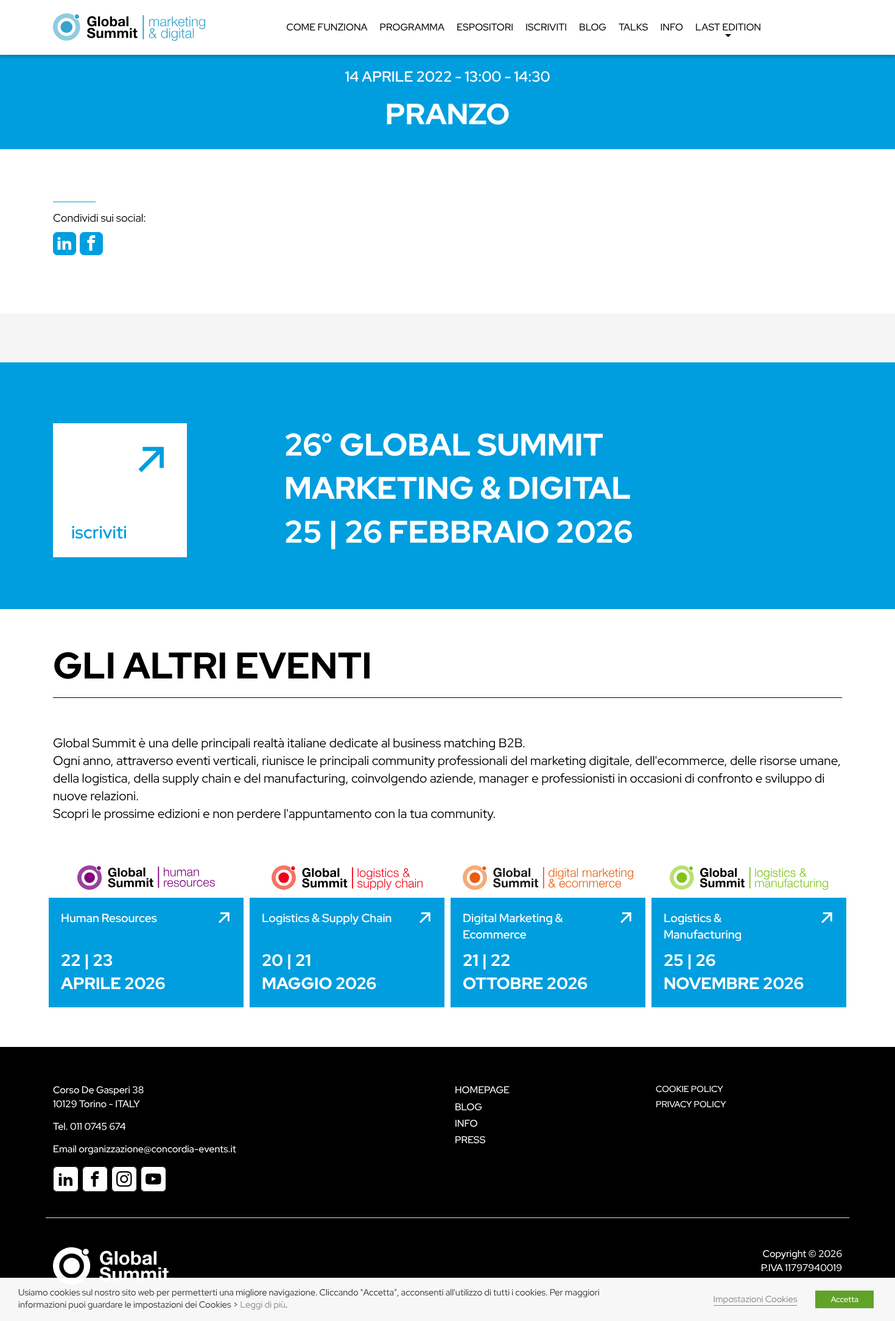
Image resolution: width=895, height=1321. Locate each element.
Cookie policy (689, 1089)
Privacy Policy (691, 1104)
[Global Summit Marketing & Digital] (129, 26)
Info (672, 27)
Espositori (485, 27)
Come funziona (326, 27)
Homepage (482, 1089)
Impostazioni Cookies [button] (756, 1299)
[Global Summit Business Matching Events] (111, 1265)
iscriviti (99, 532)
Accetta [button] (844, 1299)
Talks (633, 27)
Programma (412, 27)
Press (470, 1139)
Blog (592, 27)
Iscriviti (546, 27)
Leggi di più (263, 1305)
